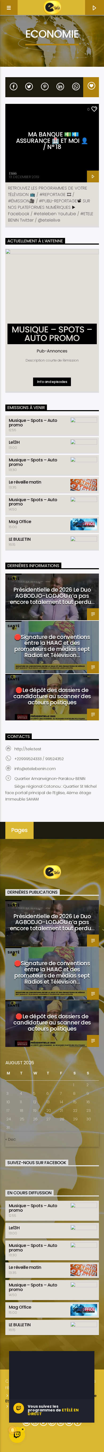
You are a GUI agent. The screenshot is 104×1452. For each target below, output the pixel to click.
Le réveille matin (25, 482)
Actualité (17, 109)
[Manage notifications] (12, 1430)
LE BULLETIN (20, 539)
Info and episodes (52, 381)
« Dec (10, 1139)
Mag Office (20, 522)
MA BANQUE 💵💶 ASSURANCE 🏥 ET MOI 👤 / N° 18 (52, 140)
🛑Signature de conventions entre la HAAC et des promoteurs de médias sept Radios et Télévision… (52, 646)
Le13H (14, 442)
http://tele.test (27, 749)
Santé (13, 578)
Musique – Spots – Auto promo (33, 422)
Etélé (13, 173)
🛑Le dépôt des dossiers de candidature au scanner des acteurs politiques (52, 696)
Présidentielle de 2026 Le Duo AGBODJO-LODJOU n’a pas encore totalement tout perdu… (52, 596)
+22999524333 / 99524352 (39, 759)
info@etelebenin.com (35, 768)
